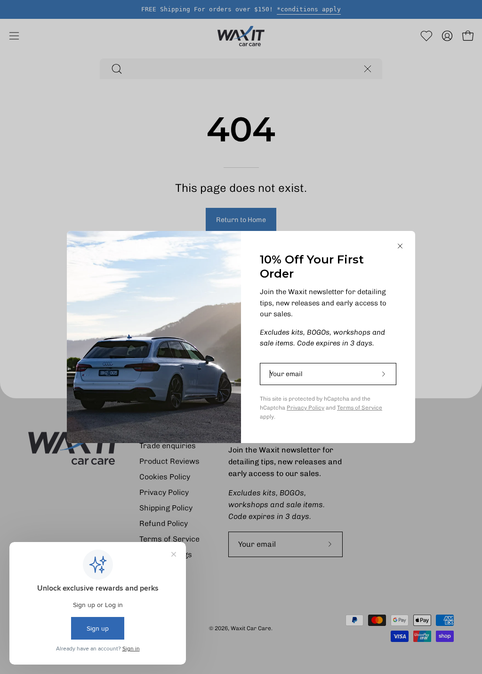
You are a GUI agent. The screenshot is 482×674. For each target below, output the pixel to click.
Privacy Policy (305, 407)
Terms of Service (359, 407)
